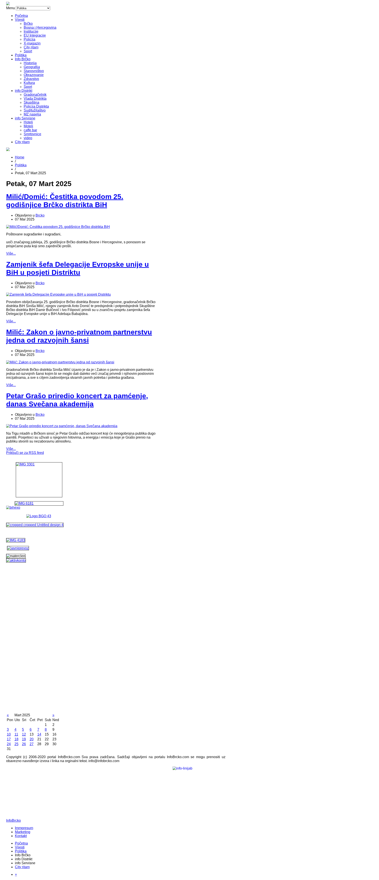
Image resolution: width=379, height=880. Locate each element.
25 (16, 744)
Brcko (40, 215)
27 (32, 744)
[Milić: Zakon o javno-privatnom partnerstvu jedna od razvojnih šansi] (60, 362)
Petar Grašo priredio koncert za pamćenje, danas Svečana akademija (77, 400)
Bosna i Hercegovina (40, 27)
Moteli (28, 126)
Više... (11, 253)
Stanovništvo (34, 71)
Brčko (28, 23)
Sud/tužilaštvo (35, 110)
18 (16, 739)
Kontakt (21, 836)
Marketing (22, 832)
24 (9, 744)
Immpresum (24, 828)
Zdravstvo (31, 79)
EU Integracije (35, 35)
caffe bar (30, 130)
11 (16, 734)
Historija (30, 63)
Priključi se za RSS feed (25, 453)
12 (24, 734)
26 (24, 744)
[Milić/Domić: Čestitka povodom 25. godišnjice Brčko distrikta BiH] (58, 227)
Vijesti (20, 19)
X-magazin (32, 43)
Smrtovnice (32, 134)
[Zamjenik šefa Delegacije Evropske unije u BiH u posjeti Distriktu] (58, 294)
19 (24, 739)
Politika (21, 55)
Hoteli (28, 122)
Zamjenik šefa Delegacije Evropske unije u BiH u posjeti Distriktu (77, 268)
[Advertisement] (39, 647)
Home (19, 157)
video (28, 138)
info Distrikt (23, 90)
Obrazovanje (34, 75)
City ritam (31, 47)
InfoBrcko (13, 820)
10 (9, 734)
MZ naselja (32, 114)
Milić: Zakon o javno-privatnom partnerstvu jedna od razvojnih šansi (79, 336)
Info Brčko (22, 59)
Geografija (32, 67)
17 (9, 739)
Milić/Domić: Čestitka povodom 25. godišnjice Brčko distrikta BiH (64, 201)
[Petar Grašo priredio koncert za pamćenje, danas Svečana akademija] (61, 426)
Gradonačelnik (35, 94)
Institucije (31, 31)
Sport (28, 51)
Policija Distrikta (36, 106)
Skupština (31, 102)
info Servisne (25, 118)
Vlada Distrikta (35, 98)
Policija (29, 39)
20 (32, 739)
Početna (21, 16)
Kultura (29, 83)
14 (39, 734)
